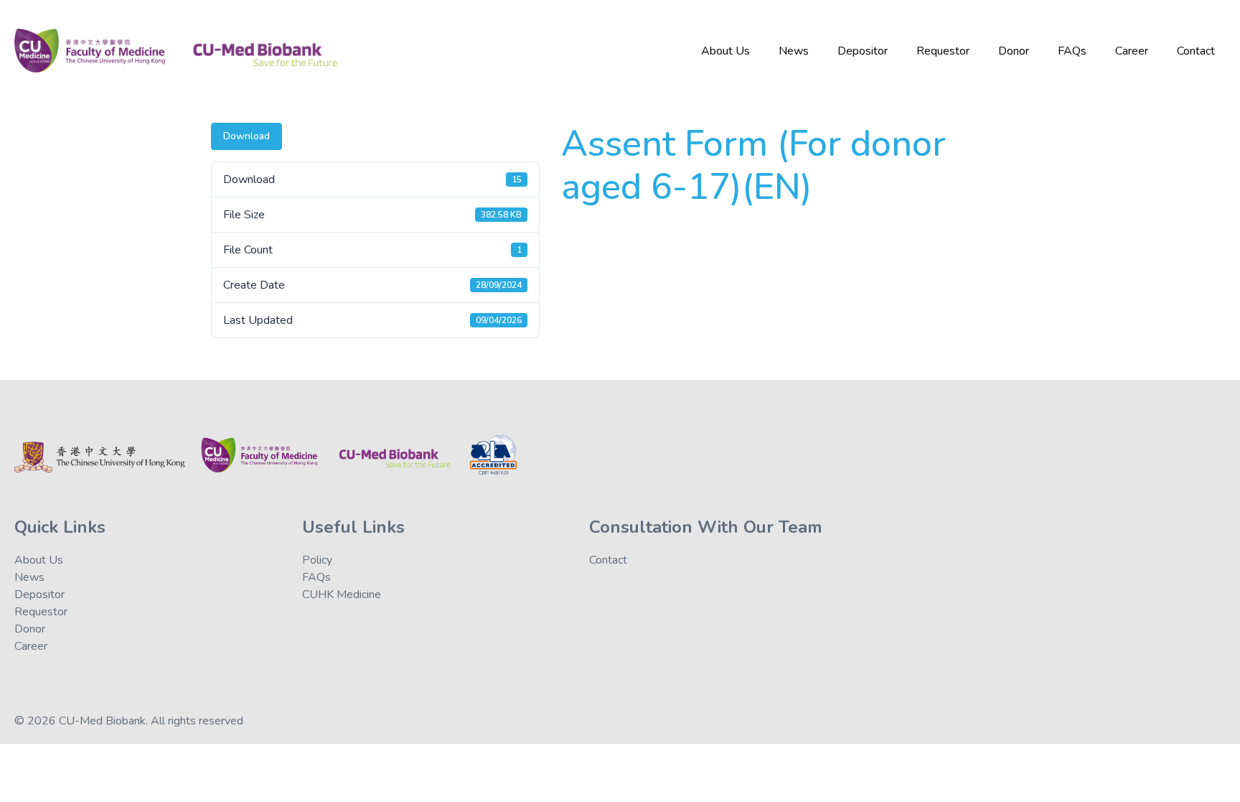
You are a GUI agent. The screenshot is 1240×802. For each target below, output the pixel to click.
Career (1131, 51)
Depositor (862, 51)
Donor (1013, 51)
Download (246, 136)
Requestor (942, 51)
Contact (1196, 51)
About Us (725, 51)
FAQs (1072, 51)
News (794, 51)
